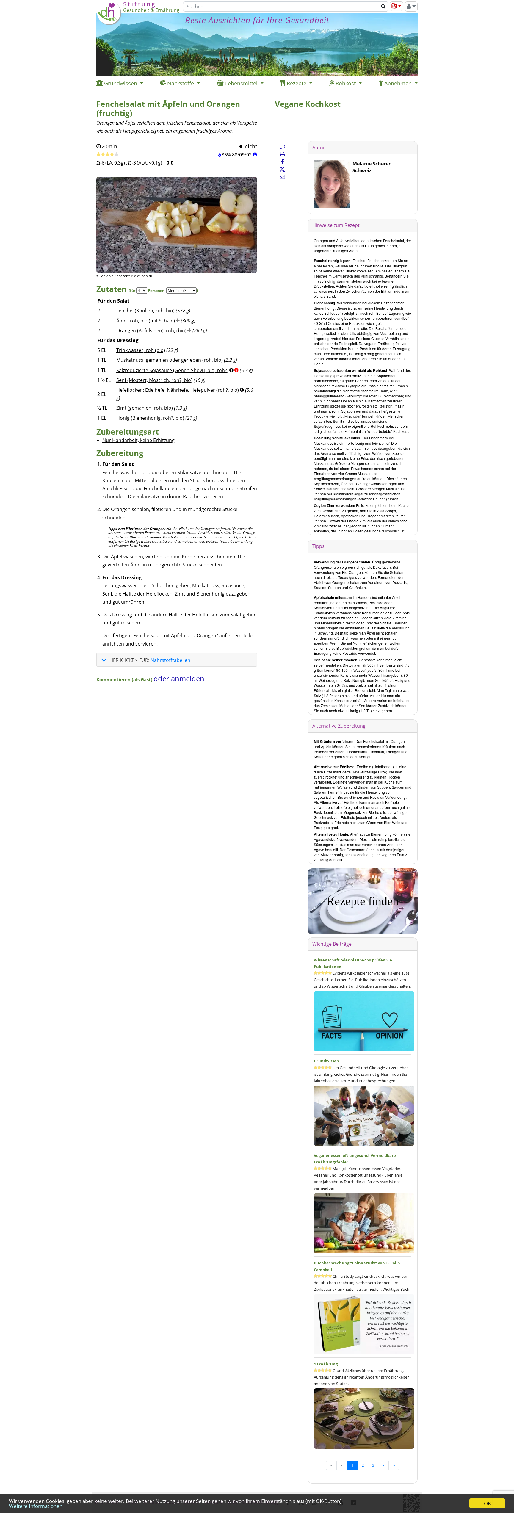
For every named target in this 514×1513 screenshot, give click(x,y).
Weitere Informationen (35, 1506)
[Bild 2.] (157, 248)
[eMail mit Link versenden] (282, 176)
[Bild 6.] (209, 248)
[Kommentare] (282, 146)
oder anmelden (178, 678)
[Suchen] (383, 6)
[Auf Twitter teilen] (282, 169)
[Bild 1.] (144, 248)
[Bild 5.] (196, 248)
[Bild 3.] (170, 248)
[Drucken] (282, 154)
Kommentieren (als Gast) (124, 679)
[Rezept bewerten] (107, 154)
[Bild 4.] (183, 248)
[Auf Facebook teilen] (282, 162)
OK (487, 1503)
